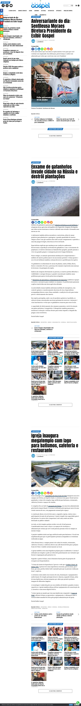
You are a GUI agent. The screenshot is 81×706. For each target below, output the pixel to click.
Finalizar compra (68, 10)
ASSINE (30, 10)
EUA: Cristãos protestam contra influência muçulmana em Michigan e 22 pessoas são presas (13, 89)
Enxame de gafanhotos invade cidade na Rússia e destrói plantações (11, 29)
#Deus (49, 309)
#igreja (64, 309)
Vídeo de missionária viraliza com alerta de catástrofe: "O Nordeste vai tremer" (12, 97)
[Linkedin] (39, 49)
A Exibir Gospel (12, 10)
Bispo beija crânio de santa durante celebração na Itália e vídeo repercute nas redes (13, 105)
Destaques (5, 26)
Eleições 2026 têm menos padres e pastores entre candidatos (13, 67)
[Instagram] (48, 49)
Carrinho (36, 10)
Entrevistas (51, 10)
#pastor (45, 582)
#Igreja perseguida (64, 581)
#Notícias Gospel (72, 309)
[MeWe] (1, 26)
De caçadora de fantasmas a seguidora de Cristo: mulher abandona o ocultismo (11, 113)
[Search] (72, 5)
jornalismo (40, 41)
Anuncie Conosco (22, 10)
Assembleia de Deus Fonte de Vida (56, 470)
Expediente (58, 10)
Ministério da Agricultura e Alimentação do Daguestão (50, 267)
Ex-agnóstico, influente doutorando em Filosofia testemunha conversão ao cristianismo (13, 80)
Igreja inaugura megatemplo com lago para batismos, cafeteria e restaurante (12, 37)
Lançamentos (43, 15)
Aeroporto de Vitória (54, 480)
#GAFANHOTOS (56, 309)
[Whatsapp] (42, 49)
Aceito (71, 704)
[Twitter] (35, 49)
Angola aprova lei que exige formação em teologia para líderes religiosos (13, 60)
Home (36, 15)
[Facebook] (32, 49)
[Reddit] (1, 16)
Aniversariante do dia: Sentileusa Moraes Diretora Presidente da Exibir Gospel (12, 19)
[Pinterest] (1, 23)
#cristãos (44, 309)
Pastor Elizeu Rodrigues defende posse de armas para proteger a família (12, 121)
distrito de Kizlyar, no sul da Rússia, (66, 212)
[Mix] (1, 29)
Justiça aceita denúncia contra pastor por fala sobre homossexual (13, 44)
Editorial (43, 10)
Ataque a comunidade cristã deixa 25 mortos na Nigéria (13, 73)
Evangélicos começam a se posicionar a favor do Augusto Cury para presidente (13, 52)
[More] (51, 49)
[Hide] (0, 38)
